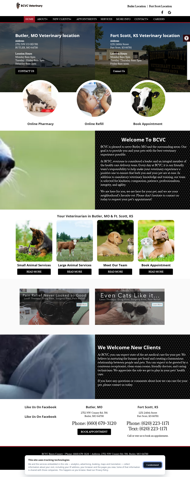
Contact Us (26, 71)
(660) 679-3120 (101, 423)
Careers (159, 19)
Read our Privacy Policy (97, 470)
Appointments (87, 19)
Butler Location (136, 6)
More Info (123, 19)
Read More (34, 271)
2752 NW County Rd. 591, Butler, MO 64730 (124, 454)
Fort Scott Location (160, 6)
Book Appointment (94, 431)
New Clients (61, 19)
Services (106, 19)
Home (29, 19)
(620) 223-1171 (155, 423)
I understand (153, 465)
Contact (141, 19)
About (41, 19)
